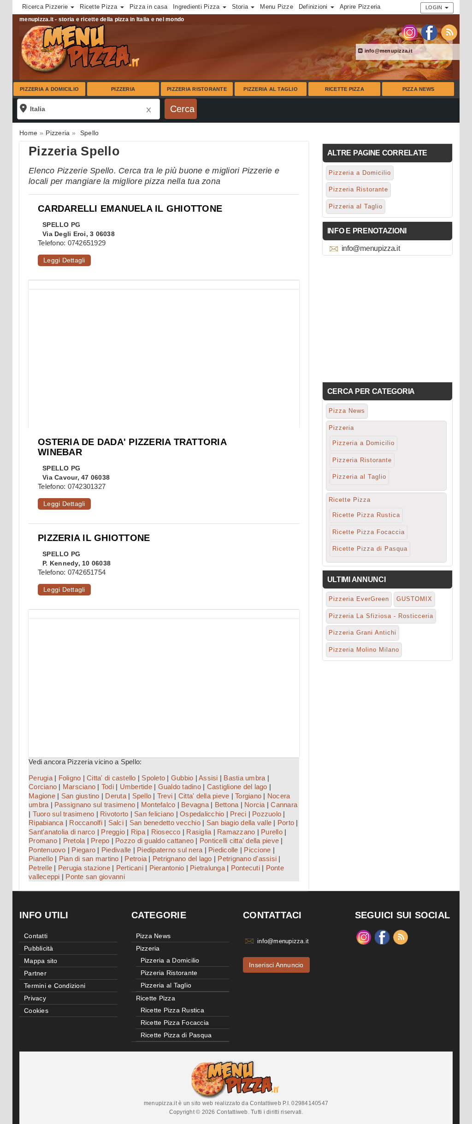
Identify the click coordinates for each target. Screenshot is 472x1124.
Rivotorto (114, 814)
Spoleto (153, 778)
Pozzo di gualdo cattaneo (154, 840)
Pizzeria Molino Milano (364, 649)
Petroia (135, 858)
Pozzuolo (266, 814)
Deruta (115, 796)
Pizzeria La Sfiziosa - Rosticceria (381, 616)
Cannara (284, 805)
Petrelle (40, 868)
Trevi (164, 796)
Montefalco (158, 805)
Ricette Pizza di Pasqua (369, 548)
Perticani (129, 868)
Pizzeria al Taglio (270, 89)
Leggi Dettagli (64, 260)
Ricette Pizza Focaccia (368, 532)
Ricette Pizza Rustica (366, 514)
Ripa (138, 832)
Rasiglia (198, 832)
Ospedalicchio (202, 814)
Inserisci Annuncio (276, 965)
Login (434, 7)
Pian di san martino (89, 858)
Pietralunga (207, 868)
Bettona (227, 805)
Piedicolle (223, 850)
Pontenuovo (47, 850)
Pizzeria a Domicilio (49, 89)
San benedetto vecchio (165, 823)
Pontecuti (245, 868)
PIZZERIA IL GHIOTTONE (94, 538)
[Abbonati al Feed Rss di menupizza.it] (449, 32)
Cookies (36, 1010)
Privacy (35, 998)
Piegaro (83, 850)
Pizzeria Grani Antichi (362, 632)
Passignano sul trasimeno (94, 805)
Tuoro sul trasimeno (63, 814)
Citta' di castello (111, 778)
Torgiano (248, 796)
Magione (42, 796)
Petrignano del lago (182, 858)
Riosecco (166, 832)
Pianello (41, 858)
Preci (238, 814)
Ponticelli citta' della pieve (239, 840)
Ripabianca (46, 823)
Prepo (100, 840)
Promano (43, 840)
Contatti (35, 936)
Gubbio (182, 778)
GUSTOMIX (414, 598)
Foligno (70, 778)
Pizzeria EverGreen (359, 598)
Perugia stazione (84, 868)
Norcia (254, 805)
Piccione (257, 850)
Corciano (43, 787)
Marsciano (79, 787)
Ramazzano (236, 832)
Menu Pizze (276, 6)
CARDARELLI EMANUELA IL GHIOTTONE (130, 208)
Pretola (74, 840)
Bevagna (195, 805)
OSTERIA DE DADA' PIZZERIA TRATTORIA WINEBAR (132, 447)
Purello (272, 832)
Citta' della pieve (204, 796)
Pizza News (418, 89)
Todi (107, 787)
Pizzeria (123, 89)
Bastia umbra (244, 778)
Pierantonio (166, 868)
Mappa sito (41, 960)
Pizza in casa (148, 6)
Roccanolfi (85, 823)
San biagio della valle (239, 823)
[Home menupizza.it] (81, 48)
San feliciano (154, 814)
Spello (142, 796)
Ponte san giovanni (95, 876)
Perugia (41, 778)
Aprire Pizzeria (360, 6)
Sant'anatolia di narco (62, 832)
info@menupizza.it (388, 51)
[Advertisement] (164, 354)
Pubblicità (38, 948)
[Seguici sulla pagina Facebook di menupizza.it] (429, 32)
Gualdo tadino (179, 787)
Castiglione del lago (237, 787)
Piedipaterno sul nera (169, 850)
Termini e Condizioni (54, 985)
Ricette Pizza (344, 89)
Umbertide (136, 787)
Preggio (113, 832)
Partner (35, 973)
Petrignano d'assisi (247, 858)
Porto (285, 823)
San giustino (80, 796)
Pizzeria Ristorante (197, 89)
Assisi (208, 778)
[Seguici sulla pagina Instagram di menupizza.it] (409, 32)
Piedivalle (116, 850)
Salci (116, 823)
